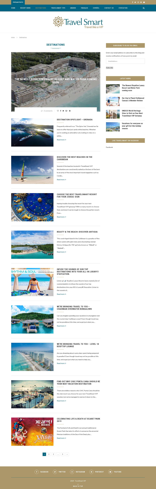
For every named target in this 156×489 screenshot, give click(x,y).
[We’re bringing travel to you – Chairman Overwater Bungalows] (32, 319)
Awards (73, 8)
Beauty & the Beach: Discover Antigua (77, 232)
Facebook (109, 147)
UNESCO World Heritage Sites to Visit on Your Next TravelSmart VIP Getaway (132, 113)
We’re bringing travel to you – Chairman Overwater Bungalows (74, 307)
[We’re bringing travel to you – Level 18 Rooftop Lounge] (32, 357)
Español (96, 8)
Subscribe (109, 68)
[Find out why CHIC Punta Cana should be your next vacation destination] (32, 394)
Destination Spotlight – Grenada (75, 119)
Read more (61, 140)
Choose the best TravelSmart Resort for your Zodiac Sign (77, 195)
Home (13, 8)
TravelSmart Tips (58, 8)
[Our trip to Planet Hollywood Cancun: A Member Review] (113, 101)
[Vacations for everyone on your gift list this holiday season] (113, 126)
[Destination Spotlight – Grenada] (32, 132)
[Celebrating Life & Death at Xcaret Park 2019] (32, 432)
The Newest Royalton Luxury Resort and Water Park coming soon (56, 81)
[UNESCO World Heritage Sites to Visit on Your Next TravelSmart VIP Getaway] (113, 114)
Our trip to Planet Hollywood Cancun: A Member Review (133, 99)
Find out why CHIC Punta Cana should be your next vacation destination (78, 382)
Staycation (123, 8)
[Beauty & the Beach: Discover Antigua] (32, 245)
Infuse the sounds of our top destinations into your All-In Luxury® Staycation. (78, 271)
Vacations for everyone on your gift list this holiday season (132, 126)
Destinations (41, 8)
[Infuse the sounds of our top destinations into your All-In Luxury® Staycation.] (32, 282)
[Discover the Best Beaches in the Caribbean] (32, 170)
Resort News (25, 8)
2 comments (48, 111)
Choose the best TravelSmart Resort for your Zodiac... (47, 2)
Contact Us (109, 8)
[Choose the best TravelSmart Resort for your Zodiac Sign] (32, 207)
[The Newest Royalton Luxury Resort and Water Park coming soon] (113, 88)
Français (84, 8)
